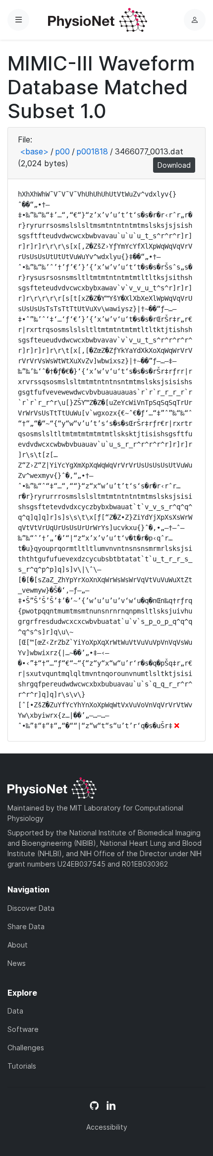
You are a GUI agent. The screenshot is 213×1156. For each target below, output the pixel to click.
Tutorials (21, 1066)
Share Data (26, 926)
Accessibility (106, 1127)
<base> (34, 151)
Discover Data (30, 908)
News (16, 963)
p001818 (92, 151)
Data (15, 1011)
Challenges (25, 1047)
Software (23, 1029)
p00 (62, 151)
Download (174, 165)
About (17, 945)
